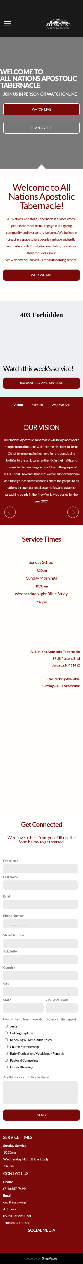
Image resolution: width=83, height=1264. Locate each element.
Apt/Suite (10, 951)
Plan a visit (41, 128)
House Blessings (21, 1067)
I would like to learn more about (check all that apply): (40, 1019)
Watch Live (41, 109)
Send (41, 1115)
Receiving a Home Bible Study (31, 1040)
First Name (10, 861)
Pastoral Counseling (24, 1060)
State (7, 1000)
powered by (41, 1258)
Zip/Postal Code (57, 1000)
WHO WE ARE (41, 275)
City (6, 984)
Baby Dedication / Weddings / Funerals (37, 1053)
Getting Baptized (22, 1033)
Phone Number (13, 916)
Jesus (13, 1026)
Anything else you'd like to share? (26, 1077)
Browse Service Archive (41, 383)
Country (9, 967)
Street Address (13, 935)
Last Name (10, 877)
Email (6, 896)
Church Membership (24, 1047)
